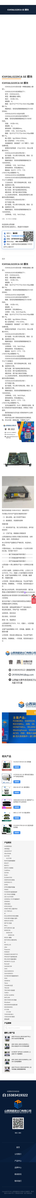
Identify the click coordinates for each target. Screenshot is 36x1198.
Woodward (7, 1002)
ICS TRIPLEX (8, 911)
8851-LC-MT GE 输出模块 (21, 812)
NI (5, 942)
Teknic (6, 983)
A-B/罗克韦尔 (8, 846)
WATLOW (7, 997)
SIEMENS (7, 980)
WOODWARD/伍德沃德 (10, 1004)
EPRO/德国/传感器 (9, 887)
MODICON (7, 930)
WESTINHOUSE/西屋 (10, 1000)
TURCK (6, 992)
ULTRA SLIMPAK (9, 995)
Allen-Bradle (7, 853)
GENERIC (7, 901)
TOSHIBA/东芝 (8, 985)
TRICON (6, 988)
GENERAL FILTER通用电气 (12, 899)
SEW (5, 978)
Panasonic (7, 949)
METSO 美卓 (8, 923)
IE (5, 913)
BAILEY (6, 863)
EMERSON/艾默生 (9, 880)
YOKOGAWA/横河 (9, 1016)
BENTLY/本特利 (8, 868)
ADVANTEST (8, 851)
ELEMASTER (8, 877)
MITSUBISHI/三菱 (9, 928)
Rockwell (6, 964)
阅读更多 (17, 767)
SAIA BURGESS (9, 971)
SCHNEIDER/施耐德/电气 (11, 976)
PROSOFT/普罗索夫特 (10, 956)
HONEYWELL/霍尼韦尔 (10, 908)
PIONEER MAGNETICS (11, 954)
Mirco (5, 925)
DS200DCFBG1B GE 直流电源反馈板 (23, 826)
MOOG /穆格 (8, 937)
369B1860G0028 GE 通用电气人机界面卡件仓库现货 (23, 801)
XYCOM (6, 1009)
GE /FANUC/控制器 (11, 219)
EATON (6, 872)
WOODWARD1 (8, 1007)
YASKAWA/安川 (8, 1014)
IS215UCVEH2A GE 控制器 (22, 762)
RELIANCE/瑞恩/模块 (10, 959)
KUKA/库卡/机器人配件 (10, 918)
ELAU (6, 875)
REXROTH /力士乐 (9, 961)
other (5, 947)
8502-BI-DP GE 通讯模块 (21, 787)
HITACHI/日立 (8, 906)
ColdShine (7, 870)
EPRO (6, 884)
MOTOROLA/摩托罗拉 (10, 940)
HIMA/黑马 (7, 904)
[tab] (18, 258)
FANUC (6, 889)
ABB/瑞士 (7, 848)
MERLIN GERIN (8, 920)
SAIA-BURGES (8, 973)
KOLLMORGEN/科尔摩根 (11, 916)
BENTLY (6, 865)
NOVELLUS (7, 944)
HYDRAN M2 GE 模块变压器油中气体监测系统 (23, 775)
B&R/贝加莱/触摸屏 (9, 860)
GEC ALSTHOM (8, 896)
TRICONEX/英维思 (9, 990)
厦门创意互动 (28, 1193)
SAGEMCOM (8, 966)
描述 (3, 259)
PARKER (6, 952)
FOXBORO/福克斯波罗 (10, 892)
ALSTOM (7, 856)
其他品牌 (6, 1019)
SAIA (5, 968)
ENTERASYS (8, 882)
